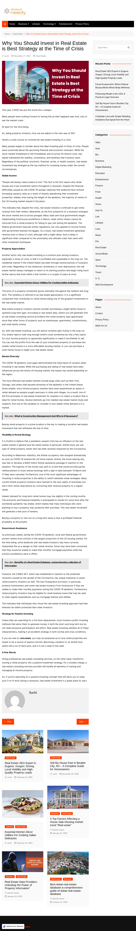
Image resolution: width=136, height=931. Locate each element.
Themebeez (25, 927)
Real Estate (41, 56)
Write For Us (101, 326)
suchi (7, 56)
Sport (97, 260)
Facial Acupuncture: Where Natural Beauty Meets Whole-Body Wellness (112, 86)
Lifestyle (36, 24)
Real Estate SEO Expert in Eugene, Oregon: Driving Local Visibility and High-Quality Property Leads (112, 74)
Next (81, 721)
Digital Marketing (103, 167)
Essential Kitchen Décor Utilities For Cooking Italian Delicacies (20, 835)
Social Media (101, 254)
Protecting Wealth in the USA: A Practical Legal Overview (110, 95)
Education (100, 173)
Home (12, 24)
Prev (9, 721)
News (98, 235)
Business (22, 24)
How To (99, 210)
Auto (97, 148)
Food (97, 192)
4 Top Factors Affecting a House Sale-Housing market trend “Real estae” (66, 822)
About (98, 307)
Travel (98, 272)
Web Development (104, 285)
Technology (48, 24)
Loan (97, 229)
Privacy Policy (82, 24)
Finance (99, 185)
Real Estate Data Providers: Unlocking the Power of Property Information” (21, 885)
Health (98, 198)
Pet (97, 241)
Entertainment (65, 24)
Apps (97, 142)
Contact (99, 313)
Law (97, 216)
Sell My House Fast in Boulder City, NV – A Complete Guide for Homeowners (68, 766)
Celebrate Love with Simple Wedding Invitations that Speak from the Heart (112, 118)
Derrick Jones (58, 830)
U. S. (97, 278)
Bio (97, 155)
